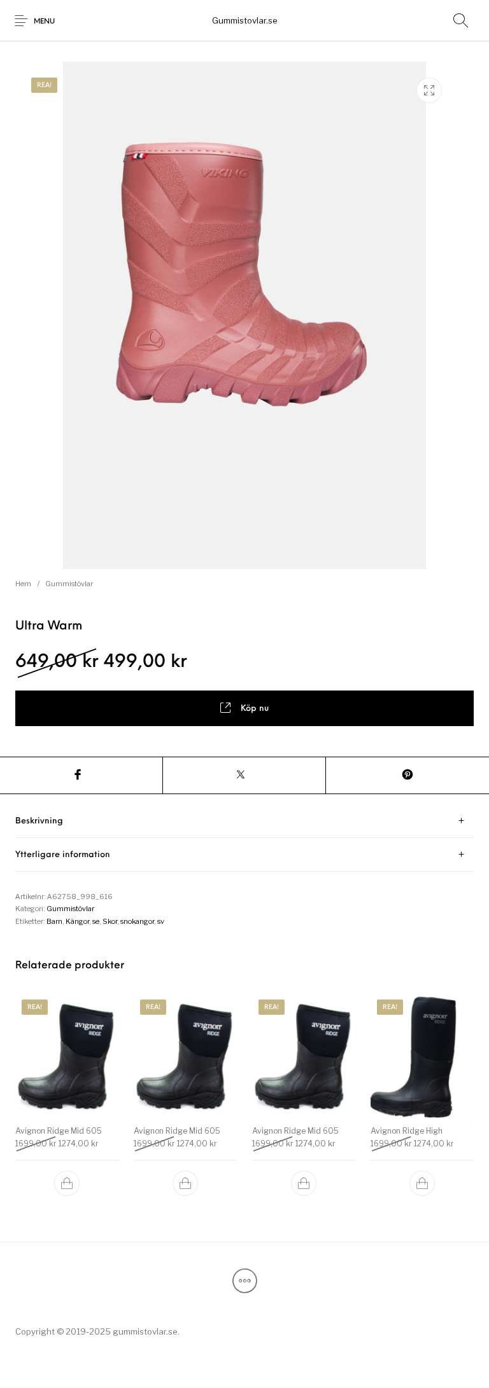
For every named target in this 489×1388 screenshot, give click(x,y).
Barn (54, 921)
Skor (110, 921)
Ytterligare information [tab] (62, 855)
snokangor (137, 921)
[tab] (244, 821)
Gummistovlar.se (245, 20)
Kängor (77, 921)
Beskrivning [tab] (39, 821)
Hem (23, 583)
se (95, 921)
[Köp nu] (67, 1183)
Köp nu (255, 708)
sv (160, 921)
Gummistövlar (69, 583)
